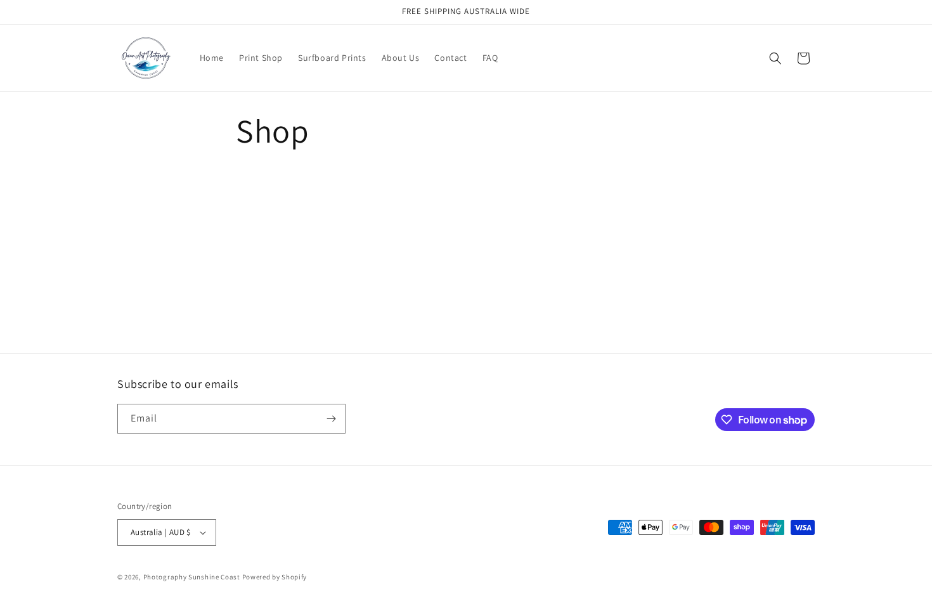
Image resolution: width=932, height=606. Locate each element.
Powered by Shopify (274, 576)
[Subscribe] (331, 419)
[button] (775, 58)
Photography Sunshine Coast (191, 576)
